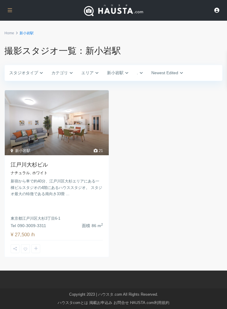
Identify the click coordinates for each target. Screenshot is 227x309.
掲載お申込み (100, 302)
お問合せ (121, 302)
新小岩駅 (22, 150)
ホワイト (40, 173)
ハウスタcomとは (73, 302)
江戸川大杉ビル (29, 164)
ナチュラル (20, 173)
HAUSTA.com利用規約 (149, 302)
